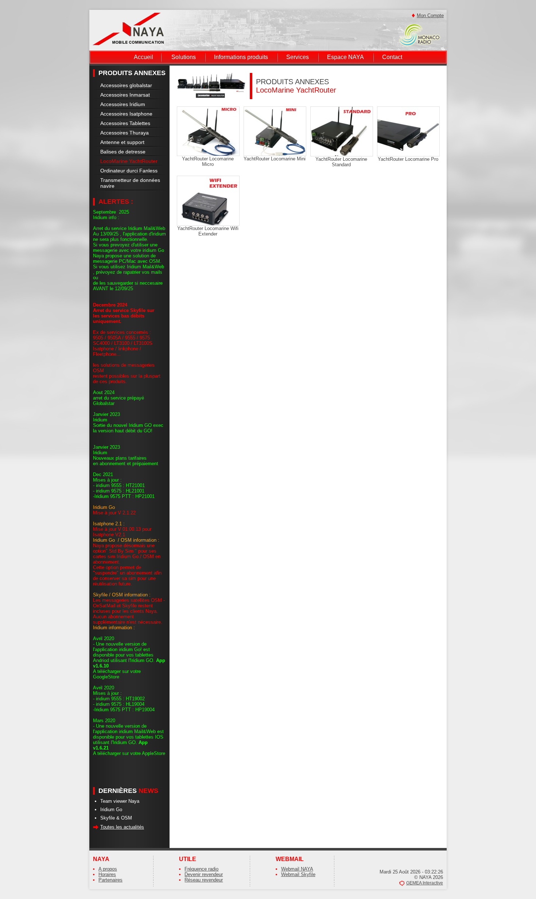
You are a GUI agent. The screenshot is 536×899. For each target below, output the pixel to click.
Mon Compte (430, 15)
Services (297, 57)
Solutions (183, 57)
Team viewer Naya (119, 801)
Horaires (107, 874)
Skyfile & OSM (116, 818)
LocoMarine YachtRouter (129, 161)
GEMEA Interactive (424, 883)
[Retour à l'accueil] (128, 28)
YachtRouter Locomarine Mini (275, 158)
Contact (392, 57)
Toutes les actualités (122, 827)
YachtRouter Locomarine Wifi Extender (207, 231)
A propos (107, 869)
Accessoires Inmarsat (125, 95)
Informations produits (241, 57)
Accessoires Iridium (122, 104)
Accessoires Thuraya (124, 133)
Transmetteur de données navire (130, 183)
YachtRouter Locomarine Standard (341, 161)
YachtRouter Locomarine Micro (208, 161)
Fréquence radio (201, 869)
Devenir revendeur (204, 874)
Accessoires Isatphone (126, 114)
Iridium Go (111, 809)
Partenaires (110, 880)
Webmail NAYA (297, 869)
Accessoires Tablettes (125, 123)
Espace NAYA (345, 57)
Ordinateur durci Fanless (129, 171)
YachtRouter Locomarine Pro (408, 159)
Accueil (143, 57)
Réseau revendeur (204, 880)
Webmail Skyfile (298, 874)
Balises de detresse (122, 152)
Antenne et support (122, 142)
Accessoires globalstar (126, 85)
